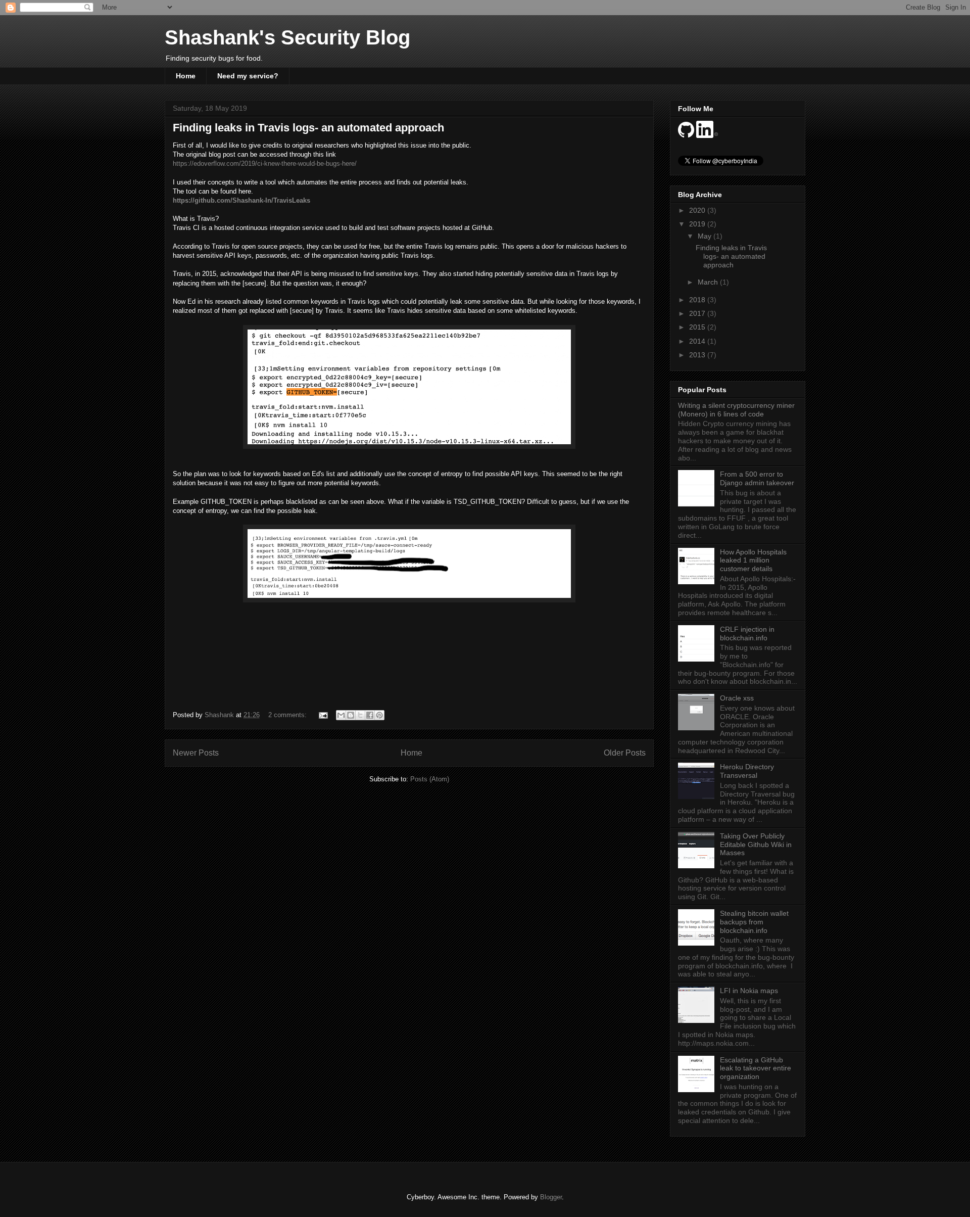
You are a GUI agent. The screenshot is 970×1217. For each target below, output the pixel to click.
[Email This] (341, 715)
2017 (698, 313)
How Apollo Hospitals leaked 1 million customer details (753, 560)
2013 (698, 355)
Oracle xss (737, 698)
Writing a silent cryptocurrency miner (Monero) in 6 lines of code (736, 409)
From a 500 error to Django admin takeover (757, 478)
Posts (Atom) (429, 779)
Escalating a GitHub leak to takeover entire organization (755, 1068)
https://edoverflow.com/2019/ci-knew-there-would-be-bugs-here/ (265, 163)
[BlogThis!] (351, 715)
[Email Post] (322, 715)
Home (186, 76)
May (705, 236)
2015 (698, 327)
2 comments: (288, 715)
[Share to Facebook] (370, 715)
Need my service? (247, 76)
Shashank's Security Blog (287, 37)
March (709, 282)
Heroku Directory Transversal (747, 771)
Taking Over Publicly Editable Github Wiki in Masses (756, 844)
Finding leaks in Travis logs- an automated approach (308, 127)
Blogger (551, 1197)
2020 (698, 210)
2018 (698, 300)
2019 (698, 224)
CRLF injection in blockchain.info (747, 633)
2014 (698, 341)
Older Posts (625, 752)
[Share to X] (360, 715)
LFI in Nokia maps (749, 991)
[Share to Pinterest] (379, 715)
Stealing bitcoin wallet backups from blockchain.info (754, 921)
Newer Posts (196, 752)
